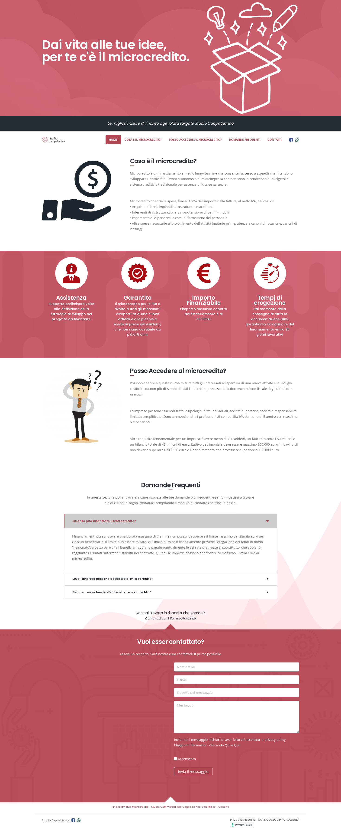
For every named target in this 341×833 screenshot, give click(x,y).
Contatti (275, 140)
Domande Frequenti (245, 140)
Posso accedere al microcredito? (195, 140)
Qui (227, 745)
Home (113, 140)
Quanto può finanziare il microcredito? (104, 521)
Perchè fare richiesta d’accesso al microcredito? (112, 592)
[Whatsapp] (297, 140)
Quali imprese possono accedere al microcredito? (113, 579)
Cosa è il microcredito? (143, 140)
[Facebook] (291, 140)
